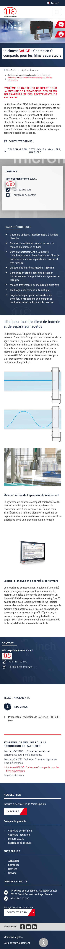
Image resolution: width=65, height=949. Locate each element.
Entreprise (14, 864)
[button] (43, 942)
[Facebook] (22, 926)
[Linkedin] (34, 926)
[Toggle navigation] (57, 12)
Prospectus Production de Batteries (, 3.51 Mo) (34, 718)
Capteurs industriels (19, 834)
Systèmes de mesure (20, 842)
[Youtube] (28, 926)
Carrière (12, 869)
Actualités (13, 860)
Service (12, 873)
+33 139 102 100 (22, 190)
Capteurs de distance (20, 830)
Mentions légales (13, 937)
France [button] (54, 3)
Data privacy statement (17, 943)
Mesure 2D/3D (16, 838)
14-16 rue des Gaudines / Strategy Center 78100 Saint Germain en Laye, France (34, 892)
